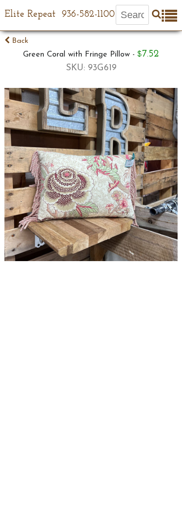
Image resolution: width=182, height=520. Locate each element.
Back (19, 41)
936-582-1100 (88, 14)
